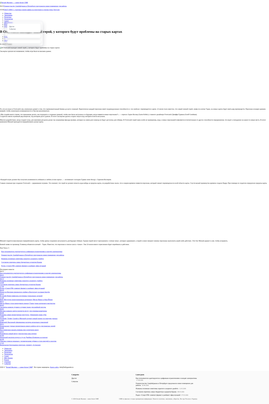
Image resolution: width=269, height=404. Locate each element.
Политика (7, 17)
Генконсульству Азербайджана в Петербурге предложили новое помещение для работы (35, 6)
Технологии (8, 19)
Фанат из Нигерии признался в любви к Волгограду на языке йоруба (25, 292)
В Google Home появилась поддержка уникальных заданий (21, 296)
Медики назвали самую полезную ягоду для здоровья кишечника (23, 311)
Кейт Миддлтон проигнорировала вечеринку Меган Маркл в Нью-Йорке (26, 300)
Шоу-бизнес (8, 358)
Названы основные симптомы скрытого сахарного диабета (22, 259)
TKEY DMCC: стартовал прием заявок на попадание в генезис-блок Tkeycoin (32, 10)
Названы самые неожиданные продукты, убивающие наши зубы (23, 315)
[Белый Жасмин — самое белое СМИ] (14, 2)
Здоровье (7, 362)
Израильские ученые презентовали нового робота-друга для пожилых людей (27, 326)
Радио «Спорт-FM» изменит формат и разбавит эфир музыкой (23, 266)
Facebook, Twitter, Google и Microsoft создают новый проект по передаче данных (28, 318)
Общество (7, 13)
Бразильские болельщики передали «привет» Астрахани (20, 345)
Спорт (6, 21)
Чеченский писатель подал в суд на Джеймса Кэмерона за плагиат (24, 337)
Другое (74, 378)
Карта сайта (54, 367)
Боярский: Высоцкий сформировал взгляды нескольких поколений (24, 322)
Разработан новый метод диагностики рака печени (18, 334)
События (7, 364)
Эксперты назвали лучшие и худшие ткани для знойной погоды (23, 307)
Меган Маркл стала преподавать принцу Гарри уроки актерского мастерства (27, 303)
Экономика (8, 15)
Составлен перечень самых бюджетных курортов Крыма (21, 262)
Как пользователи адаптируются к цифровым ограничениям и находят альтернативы (31, 251)
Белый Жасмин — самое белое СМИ (19, 367)
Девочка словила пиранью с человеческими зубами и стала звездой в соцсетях (28, 341)
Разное (6, 360)
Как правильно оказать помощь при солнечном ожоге (19, 330)
